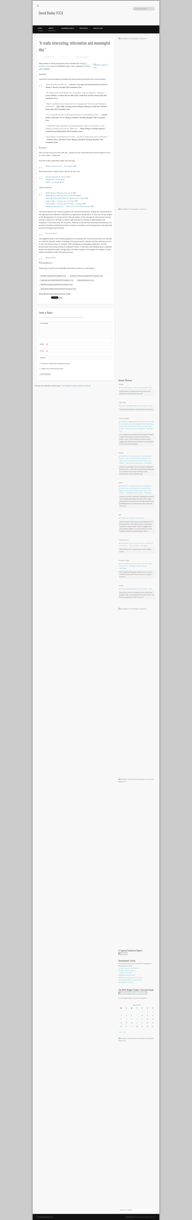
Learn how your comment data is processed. (76, 386)
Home (40, 29)
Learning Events (67, 28)
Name (44, 344)
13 (131, 1019)
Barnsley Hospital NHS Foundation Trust (53, 276)
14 (137, 1019)
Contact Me (98, 28)
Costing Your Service (125, 973)
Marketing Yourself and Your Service (130, 978)
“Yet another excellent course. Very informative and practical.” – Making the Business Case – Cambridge (135, 566)
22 (142, 1023)
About (52, 29)
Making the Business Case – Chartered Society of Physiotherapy (68, 206)
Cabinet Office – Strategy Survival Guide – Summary (64, 204)
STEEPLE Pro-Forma (53, 179)
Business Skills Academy (126, 971)
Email (44, 351)
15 (142, 1019)
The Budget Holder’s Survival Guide (132, 518)
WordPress (151, 1217)
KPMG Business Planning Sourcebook (59, 193)
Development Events (82, 57)
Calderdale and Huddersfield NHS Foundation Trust (57, 280)
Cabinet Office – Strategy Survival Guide (60, 201)
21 (137, 1023)
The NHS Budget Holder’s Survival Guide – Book (136, 388)
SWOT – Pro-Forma (52, 182)
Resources (84, 28)
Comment (44, 323)
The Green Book (51, 233)
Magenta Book (51, 257)
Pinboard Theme (139, 1217)
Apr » (124, 1032)
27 (131, 1026)
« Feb (120, 1032)
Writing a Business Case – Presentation (59, 166)
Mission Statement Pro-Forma (56, 177)
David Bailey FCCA (48, 57)
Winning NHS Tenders (125, 982)
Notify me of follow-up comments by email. (55, 364)
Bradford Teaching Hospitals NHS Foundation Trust (86, 276)
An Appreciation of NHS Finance (129, 968)
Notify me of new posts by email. (52, 369)
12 (126, 1019)
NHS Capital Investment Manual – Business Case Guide (65, 198)
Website (43, 358)
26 (126, 1026)
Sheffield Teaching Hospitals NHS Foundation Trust (57, 284)
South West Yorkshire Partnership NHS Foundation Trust (58, 289)
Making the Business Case (86, 280)
